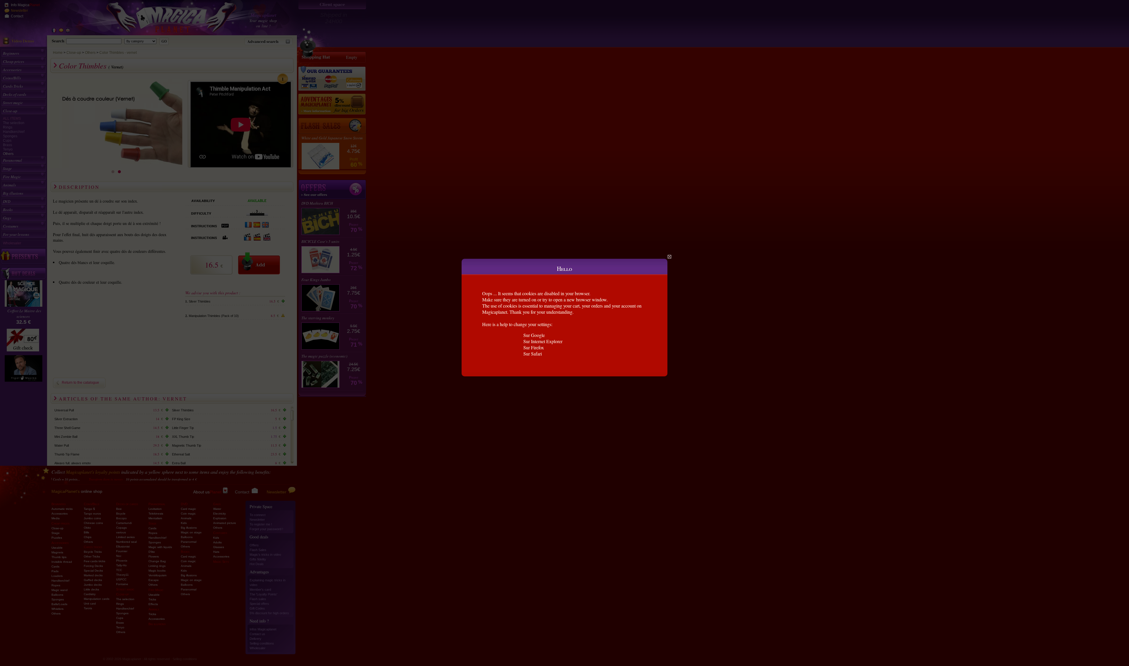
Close (669, 256)
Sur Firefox (533, 347)
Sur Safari (532, 353)
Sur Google (534, 335)
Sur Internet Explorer (542, 341)
